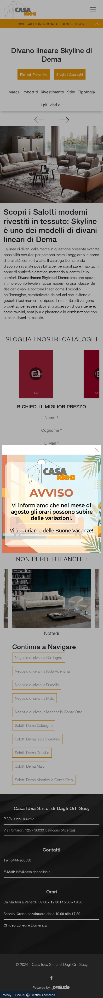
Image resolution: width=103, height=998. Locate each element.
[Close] (97, 449)
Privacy (6, 995)
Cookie (20, 995)
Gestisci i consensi (43, 995)
